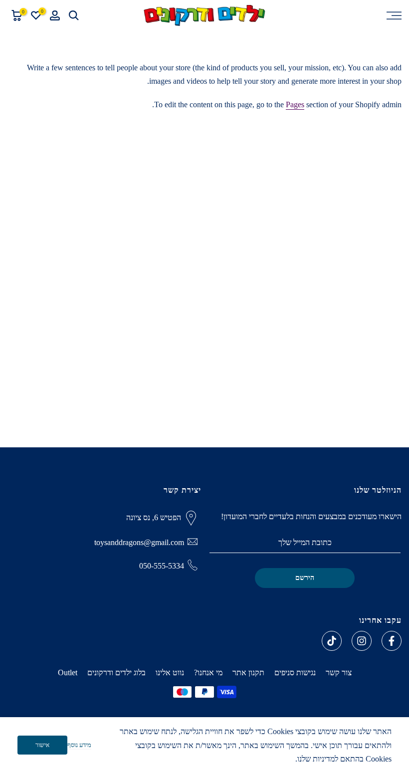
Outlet (67, 672)
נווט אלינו (170, 672)
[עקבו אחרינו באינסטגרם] (362, 641)
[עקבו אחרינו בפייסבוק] (392, 641)
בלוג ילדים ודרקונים (116, 672)
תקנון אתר (248, 672)
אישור (42, 745)
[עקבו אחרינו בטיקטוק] (332, 641)
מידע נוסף (79, 745)
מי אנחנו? (208, 672)
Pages (295, 104)
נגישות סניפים (295, 672)
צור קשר (339, 672)
